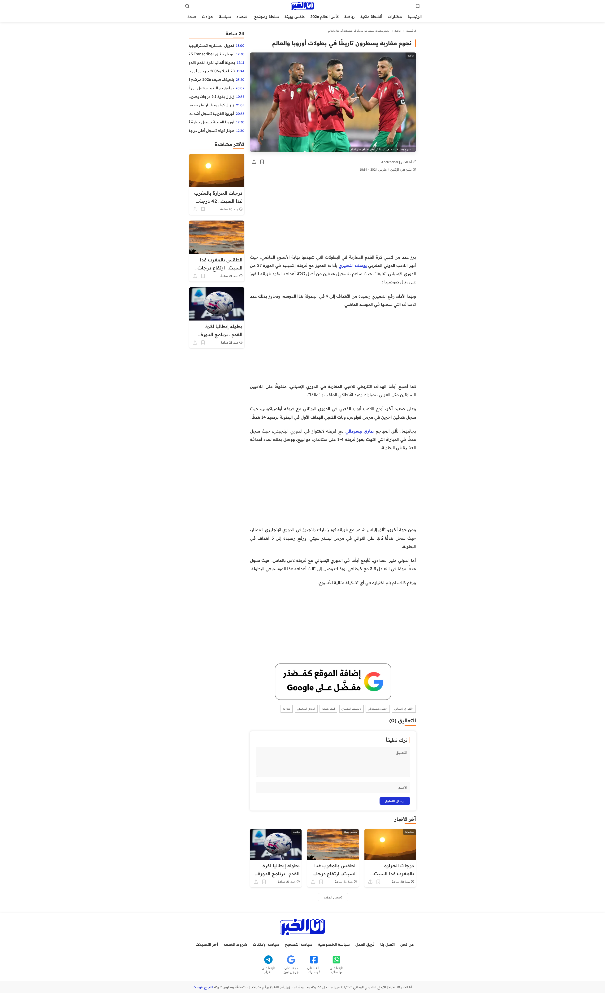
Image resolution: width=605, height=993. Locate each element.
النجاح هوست (203, 987)
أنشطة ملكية (371, 16)
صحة (191, 16)
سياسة (225, 16)
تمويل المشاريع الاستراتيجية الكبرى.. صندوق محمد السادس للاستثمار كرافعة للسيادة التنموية (211, 45)
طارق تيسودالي (361, 431)
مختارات (395, 16)
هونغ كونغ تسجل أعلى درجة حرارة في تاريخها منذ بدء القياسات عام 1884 (211, 130)
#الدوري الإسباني (404, 708)
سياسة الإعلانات (266, 944)
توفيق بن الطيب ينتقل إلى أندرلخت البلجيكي (211, 88)
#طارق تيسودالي (378, 708)
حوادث (207, 16)
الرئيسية (415, 16)
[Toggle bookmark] (262, 162)
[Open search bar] (187, 6)
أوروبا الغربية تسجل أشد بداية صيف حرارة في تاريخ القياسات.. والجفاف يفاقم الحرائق (211, 113)
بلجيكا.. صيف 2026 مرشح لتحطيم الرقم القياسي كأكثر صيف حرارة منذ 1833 (211, 79)
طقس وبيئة (295, 16)
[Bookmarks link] (418, 6)
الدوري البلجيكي (306, 708)
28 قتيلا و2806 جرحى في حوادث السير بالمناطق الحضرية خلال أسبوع (212, 71)
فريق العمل (365, 944)
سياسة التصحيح (298, 944)
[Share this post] (254, 162)
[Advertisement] (333, 218)
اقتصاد (242, 16)
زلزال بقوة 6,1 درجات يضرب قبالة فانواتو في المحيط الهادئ (211, 96)
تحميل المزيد (333, 897)
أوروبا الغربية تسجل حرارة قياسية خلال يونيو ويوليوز (211, 122)
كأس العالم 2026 (324, 16)
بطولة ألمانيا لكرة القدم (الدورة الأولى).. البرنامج (212, 62)
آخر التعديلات (207, 944)
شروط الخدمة (235, 944)
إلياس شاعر (328, 708)
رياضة (349, 16)
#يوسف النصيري (351, 708)
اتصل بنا (387, 944)
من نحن (407, 944)
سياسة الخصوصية (334, 944)
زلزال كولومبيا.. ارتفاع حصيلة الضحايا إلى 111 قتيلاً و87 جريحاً (211, 105)
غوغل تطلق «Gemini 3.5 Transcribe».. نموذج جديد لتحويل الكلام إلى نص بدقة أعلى (211, 54)
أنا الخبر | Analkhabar (397, 162)
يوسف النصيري (353, 265)
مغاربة (286, 708)
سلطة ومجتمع (266, 16)
